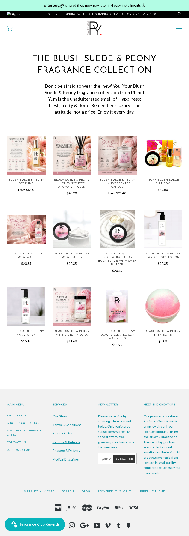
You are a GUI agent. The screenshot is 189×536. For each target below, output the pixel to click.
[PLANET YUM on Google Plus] (85, 526)
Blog (86, 491)
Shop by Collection (23, 423)
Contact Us (16, 442)
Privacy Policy (62, 433)
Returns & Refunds (66, 442)
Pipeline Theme (152, 491)
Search (68, 491)
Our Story (60, 416)
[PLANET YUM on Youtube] (97, 526)
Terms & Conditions (67, 425)
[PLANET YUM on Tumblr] (118, 526)
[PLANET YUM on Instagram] (72, 526)
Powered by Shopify (115, 491)
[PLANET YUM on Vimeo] (108, 526)
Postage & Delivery (66, 450)
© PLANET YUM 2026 (39, 491)
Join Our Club (18, 450)
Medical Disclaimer (66, 459)
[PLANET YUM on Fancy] (128, 526)
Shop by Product (21, 415)
